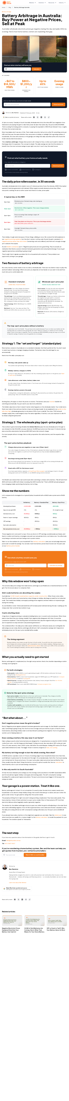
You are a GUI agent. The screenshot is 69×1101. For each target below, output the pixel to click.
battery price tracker (13, 546)
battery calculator (39, 541)
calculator (59, 762)
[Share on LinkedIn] (41, 117)
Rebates (32, 3)
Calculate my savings (56, 565)
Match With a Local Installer (35, 855)
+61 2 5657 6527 (10, 843)
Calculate (36, 69)
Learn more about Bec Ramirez (17, 882)
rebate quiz (58, 815)
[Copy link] (48, 117)
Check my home (58, 104)
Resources (53, 3)
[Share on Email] (45, 117)
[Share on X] (37, 117)
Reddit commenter (13, 247)
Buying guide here (21, 675)
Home (3, 7)
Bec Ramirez (13, 869)
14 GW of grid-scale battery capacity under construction (28, 596)
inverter (52, 401)
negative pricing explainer (12, 239)
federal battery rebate (34, 645)
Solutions (42, 3)
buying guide (26, 678)
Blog (10, 7)
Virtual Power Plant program (37, 471)
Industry (62, 3)
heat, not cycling (51, 747)
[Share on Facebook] (33, 117)
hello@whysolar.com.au (13, 840)
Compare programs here (44, 684)
